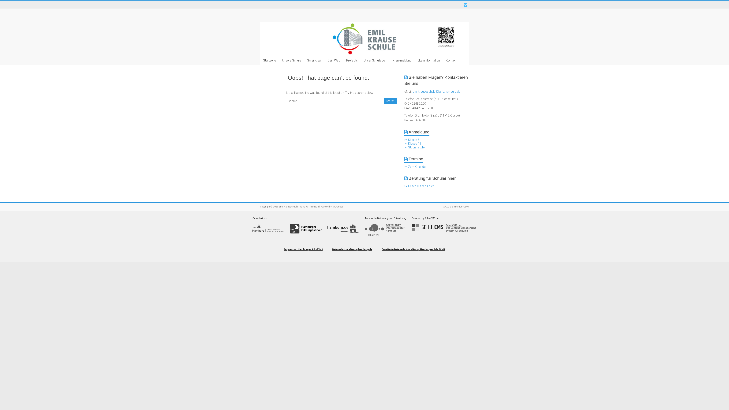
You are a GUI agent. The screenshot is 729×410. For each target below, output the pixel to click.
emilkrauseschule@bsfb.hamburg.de (436, 91)
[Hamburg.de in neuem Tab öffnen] (343, 228)
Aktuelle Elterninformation (456, 206)
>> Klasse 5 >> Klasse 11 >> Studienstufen (415, 143)
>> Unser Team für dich (419, 186)
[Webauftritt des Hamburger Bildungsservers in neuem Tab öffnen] (306, 228)
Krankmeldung (402, 60)
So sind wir (314, 60)
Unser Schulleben (375, 60)
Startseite (269, 60)
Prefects (352, 60)
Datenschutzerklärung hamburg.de (352, 249)
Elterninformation (428, 60)
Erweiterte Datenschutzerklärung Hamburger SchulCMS (413, 249)
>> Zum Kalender (415, 167)
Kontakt (451, 60)
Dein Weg (334, 60)
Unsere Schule (291, 60)
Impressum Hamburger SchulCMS (303, 249)
